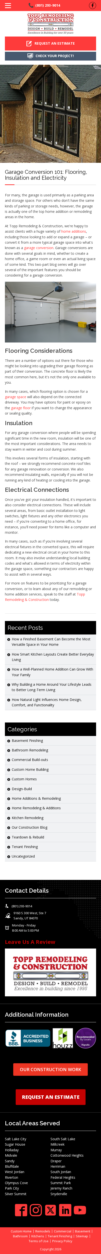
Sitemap (82, 1236)
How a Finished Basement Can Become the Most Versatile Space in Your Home (51, 642)
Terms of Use (39, 1241)
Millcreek (57, 1144)
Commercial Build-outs (30, 759)
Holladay (12, 1150)
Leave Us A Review (30, 941)
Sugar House (15, 1144)
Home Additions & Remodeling (36, 798)
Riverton (11, 1177)
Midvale (11, 1155)
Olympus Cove (16, 1182)
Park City (12, 1188)
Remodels (42, 1231)
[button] (50, 44)
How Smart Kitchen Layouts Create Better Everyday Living (53, 657)
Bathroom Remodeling (30, 750)
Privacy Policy (62, 1241)
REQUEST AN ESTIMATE (50, 1097)
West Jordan (14, 1171)
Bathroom (20, 1236)
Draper (56, 1161)
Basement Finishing (27, 740)
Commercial (62, 1231)
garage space (15, 396)
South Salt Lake (62, 1139)
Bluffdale (12, 1166)
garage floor (21, 407)
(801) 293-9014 (47, 5)
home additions (73, 231)
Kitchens (37, 1236)
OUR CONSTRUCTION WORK (50, 1069)
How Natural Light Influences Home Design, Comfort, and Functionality (47, 702)
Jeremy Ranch (61, 1188)
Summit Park (60, 1182)
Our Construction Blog (29, 827)
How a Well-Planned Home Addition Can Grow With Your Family (52, 672)
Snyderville (58, 1193)
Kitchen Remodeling (27, 817)
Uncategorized (23, 856)
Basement (82, 1231)
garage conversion (38, 247)
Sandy (9, 1161)
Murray (56, 1150)
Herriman (57, 1166)
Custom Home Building (30, 769)
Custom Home (21, 1231)
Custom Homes (24, 779)
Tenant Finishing (25, 846)
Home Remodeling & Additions (36, 808)
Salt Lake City (15, 1139)
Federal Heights (62, 1177)
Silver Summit (15, 1193)
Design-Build (22, 788)
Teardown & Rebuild (28, 837)
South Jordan (60, 1171)
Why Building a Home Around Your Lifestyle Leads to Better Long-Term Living (51, 687)
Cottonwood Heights (67, 1155)
